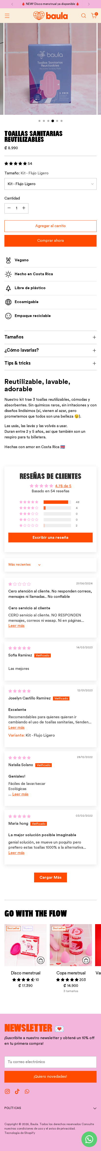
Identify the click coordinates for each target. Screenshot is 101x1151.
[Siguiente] (88, 4)
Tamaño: (26, 173)
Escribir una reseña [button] (50, 537)
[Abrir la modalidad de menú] (7, 16)
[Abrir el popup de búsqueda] (83, 16)
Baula (34, 1124)
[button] (16, 164)
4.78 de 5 (63, 486)
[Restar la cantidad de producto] (9, 208)
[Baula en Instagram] (7, 1092)
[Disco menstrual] (25, 945)
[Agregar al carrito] (41, 960)
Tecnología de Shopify (19, 1132)
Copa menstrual (70, 973)
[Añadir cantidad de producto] (23, 208)
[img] (19, 584)
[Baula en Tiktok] (17, 1092)
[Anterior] (12, 4)
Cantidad (12, 198)
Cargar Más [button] (50, 877)
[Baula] (50, 15)
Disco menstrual (25, 973)
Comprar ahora (50, 241)
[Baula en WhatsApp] (27, 1092)
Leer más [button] (16, 626)
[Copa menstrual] (71, 945)
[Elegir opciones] (86, 960)
